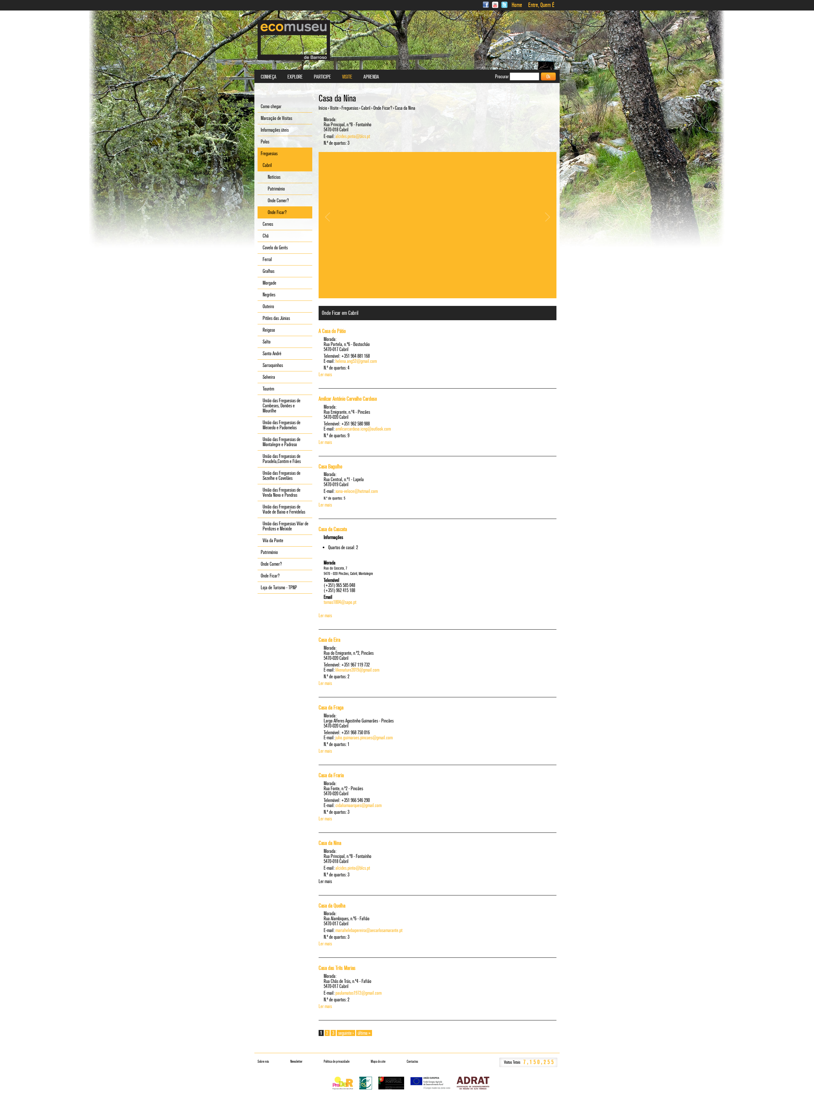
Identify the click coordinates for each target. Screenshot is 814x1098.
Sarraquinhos (273, 365)
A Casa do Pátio (332, 331)
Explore (295, 77)
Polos (265, 142)
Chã (266, 236)
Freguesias (349, 108)
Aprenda (371, 77)
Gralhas (268, 271)
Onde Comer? (278, 200)
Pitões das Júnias (276, 318)
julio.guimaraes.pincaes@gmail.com (364, 738)
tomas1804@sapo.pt (340, 602)
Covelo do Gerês (275, 248)
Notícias (274, 177)
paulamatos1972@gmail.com (358, 993)
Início (323, 108)
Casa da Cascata (333, 529)
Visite (334, 108)
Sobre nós (263, 1061)
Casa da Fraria (331, 775)
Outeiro (268, 306)
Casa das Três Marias (337, 967)
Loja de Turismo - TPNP (279, 587)
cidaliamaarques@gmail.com (358, 805)
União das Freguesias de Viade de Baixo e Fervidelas (284, 509)
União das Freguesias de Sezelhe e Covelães (281, 475)
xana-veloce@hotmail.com (356, 491)
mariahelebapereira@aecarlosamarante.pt (369, 930)
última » (364, 1033)
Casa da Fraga (331, 707)
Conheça (268, 77)
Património (276, 189)
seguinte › (346, 1033)
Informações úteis (275, 130)
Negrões (269, 295)
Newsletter (296, 1061)
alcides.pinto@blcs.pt (352, 136)
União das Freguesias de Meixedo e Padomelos (281, 425)
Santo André (272, 353)
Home (517, 5)
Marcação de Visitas (276, 118)
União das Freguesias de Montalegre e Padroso (281, 441)
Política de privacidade (336, 1061)
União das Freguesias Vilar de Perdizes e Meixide (285, 526)
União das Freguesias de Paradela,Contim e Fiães (282, 458)
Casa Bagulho (330, 466)
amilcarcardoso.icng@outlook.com (363, 429)
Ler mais (325, 374)
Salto (267, 342)
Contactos (412, 1061)
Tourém (268, 389)
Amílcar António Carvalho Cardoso (348, 398)
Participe (322, 77)
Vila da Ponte (273, 540)
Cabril (365, 108)
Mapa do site (378, 1061)
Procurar (502, 76)
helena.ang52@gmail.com (356, 361)
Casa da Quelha (332, 905)
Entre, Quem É (541, 5)
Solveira (269, 377)
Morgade (269, 283)
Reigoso (269, 330)
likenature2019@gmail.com (357, 670)
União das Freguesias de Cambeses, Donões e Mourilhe (281, 405)
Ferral (267, 259)
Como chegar (271, 106)
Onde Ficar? (382, 108)
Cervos (268, 224)
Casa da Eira (329, 639)
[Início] (294, 40)
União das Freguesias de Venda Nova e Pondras (281, 492)
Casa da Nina (330, 842)
